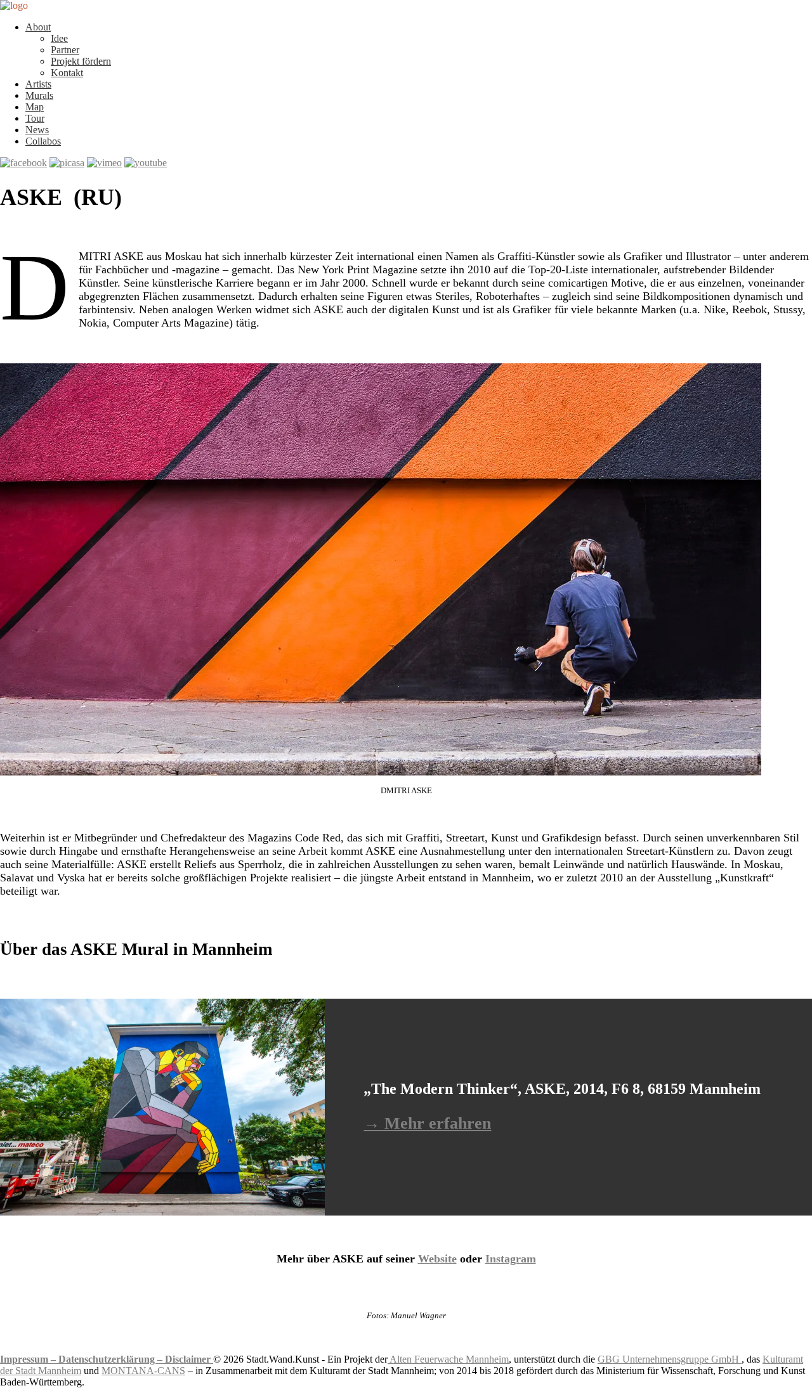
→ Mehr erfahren (427, 1123)
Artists (38, 84)
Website (437, 1258)
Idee (59, 38)
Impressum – (29, 1359)
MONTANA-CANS (143, 1370)
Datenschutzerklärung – (111, 1359)
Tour (34, 118)
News (37, 129)
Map (34, 106)
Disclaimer (189, 1359)
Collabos (43, 141)
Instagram (510, 1258)
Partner (65, 49)
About (38, 27)
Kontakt (67, 72)
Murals (39, 95)
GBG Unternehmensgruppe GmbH (670, 1359)
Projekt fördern (81, 61)
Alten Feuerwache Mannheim (448, 1359)
